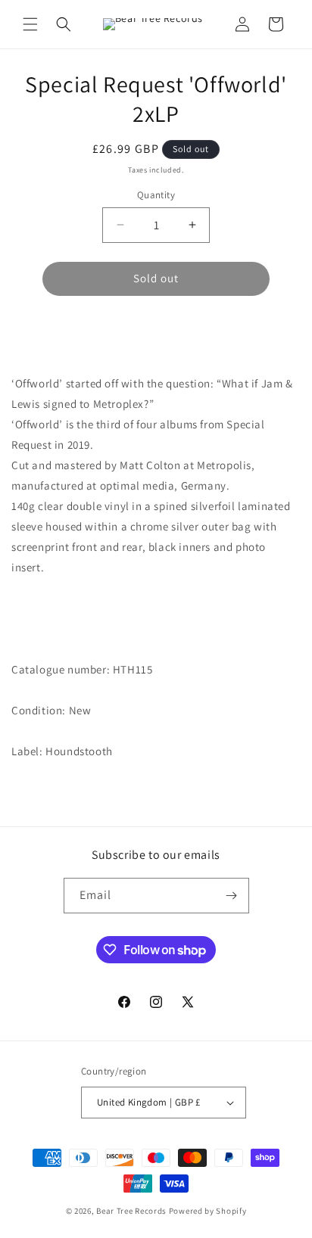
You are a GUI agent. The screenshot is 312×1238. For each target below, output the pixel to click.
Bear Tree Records (131, 1210)
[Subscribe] (231, 895)
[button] (30, 24)
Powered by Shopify (208, 1210)
